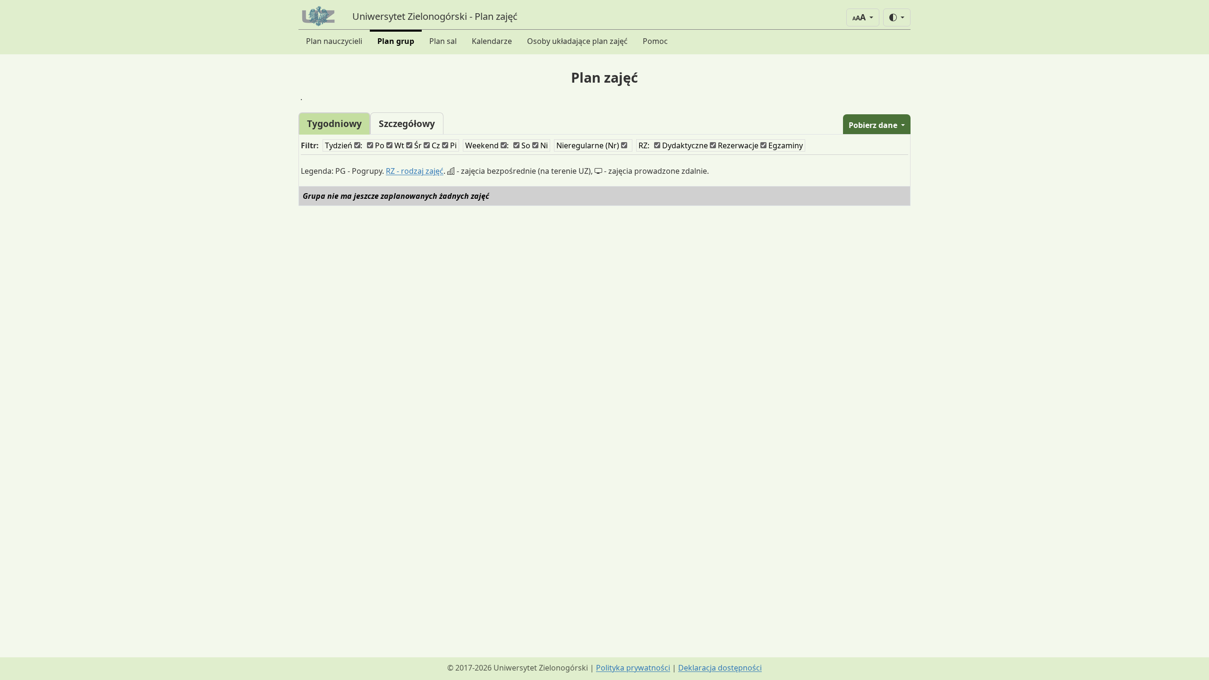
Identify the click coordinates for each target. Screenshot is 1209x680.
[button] (862, 17)
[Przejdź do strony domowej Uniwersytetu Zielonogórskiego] (319, 16)
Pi (452, 145)
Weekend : (487, 145)
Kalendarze (492, 41)
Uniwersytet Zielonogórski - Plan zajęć (435, 16)
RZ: (644, 145)
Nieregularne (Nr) (588, 145)
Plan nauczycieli (334, 41)
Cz (435, 145)
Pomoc (655, 41)
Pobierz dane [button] (874, 125)
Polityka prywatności (633, 668)
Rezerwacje (737, 145)
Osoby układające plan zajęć (577, 41)
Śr (417, 145)
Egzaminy (784, 145)
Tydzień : (343, 145)
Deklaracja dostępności (720, 668)
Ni (543, 145)
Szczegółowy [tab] (407, 123)
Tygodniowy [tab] (334, 123)
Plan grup (395, 41)
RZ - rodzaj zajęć (414, 171)
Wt (398, 145)
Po (378, 145)
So (524, 145)
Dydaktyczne (684, 145)
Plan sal (443, 41)
